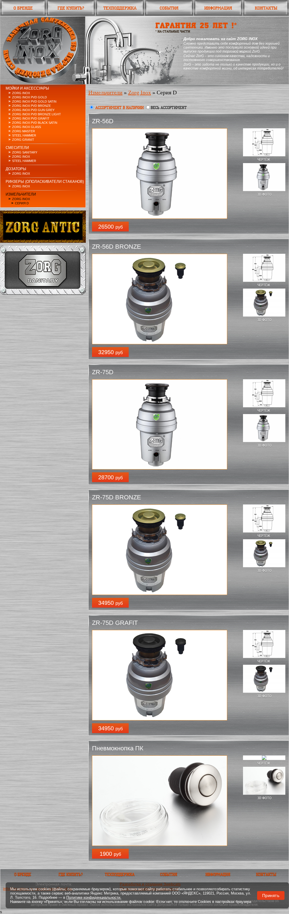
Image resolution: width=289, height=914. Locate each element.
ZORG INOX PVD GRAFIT (30, 118)
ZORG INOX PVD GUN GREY (33, 110)
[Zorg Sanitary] (43, 293)
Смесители (17, 148)
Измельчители (21, 194)
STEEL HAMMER (24, 135)
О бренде (23, 8)
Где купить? (71, 8)
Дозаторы (16, 169)
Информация (218, 8)
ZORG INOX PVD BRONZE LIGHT (36, 114)
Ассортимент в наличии (119, 107)
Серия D (22, 203)
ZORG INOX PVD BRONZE (31, 105)
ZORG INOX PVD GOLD (29, 97)
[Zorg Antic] (43, 241)
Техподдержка (120, 8)
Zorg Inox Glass (26, 127)
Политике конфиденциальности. (93, 897)
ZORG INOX (21, 93)
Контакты (266, 8)
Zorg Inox (21, 156)
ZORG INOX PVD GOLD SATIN (34, 101)
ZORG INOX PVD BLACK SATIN (34, 122)
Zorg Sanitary (24, 152)
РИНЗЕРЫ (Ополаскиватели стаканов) (45, 181)
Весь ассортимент (169, 107)
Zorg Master (23, 131)
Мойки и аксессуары (27, 88)
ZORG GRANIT (23, 139)
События (169, 8)
